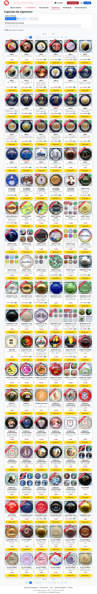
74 (52, 37)
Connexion (74, 3)
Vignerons (55, 8)
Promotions (31, 8)
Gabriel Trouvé (54, 592)
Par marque (11, 19)
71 (43, 37)
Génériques (67, 8)
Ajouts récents (15, 8)
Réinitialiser (34, 19)
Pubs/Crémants (81, 8)
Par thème (22, 19)
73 (49, 37)
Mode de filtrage (10, 16)
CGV (51, 587)
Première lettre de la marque (14, 23)
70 (40, 37)
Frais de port (44, 587)
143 (66, 37)
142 (62, 37)
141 (58, 37)
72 (46, 37)
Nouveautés (43, 8)
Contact (70, 587)
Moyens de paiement (31, 587)
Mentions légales (60, 587)
